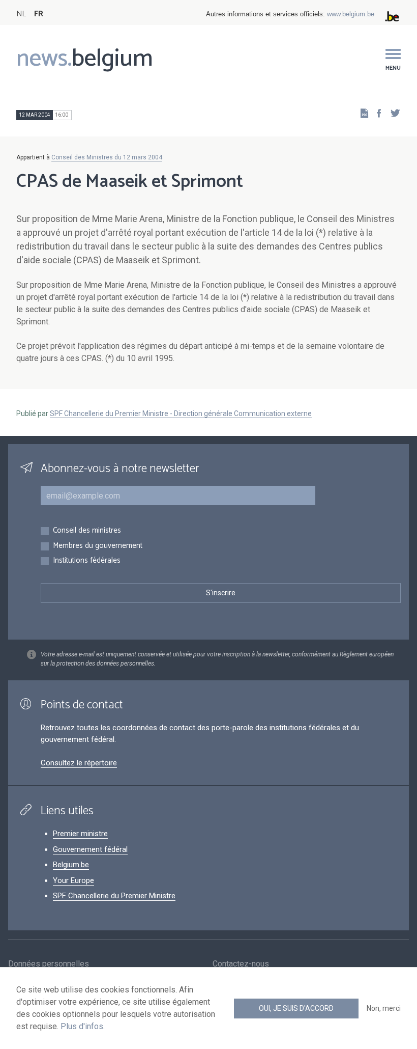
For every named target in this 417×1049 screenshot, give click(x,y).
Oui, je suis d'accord (296, 1008)
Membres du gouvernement (97, 546)
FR (38, 14)
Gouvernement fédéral (90, 849)
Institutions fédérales (87, 561)
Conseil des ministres (87, 531)
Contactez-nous (241, 964)
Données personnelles (48, 964)
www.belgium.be (350, 14)
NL (21, 14)
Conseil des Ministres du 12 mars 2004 (106, 157)
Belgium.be (71, 864)
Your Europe (73, 880)
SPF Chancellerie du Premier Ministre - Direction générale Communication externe (181, 413)
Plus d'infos (82, 1026)
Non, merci (384, 1008)
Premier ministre (80, 833)
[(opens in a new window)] (375, 113)
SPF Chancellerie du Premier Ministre (114, 895)
